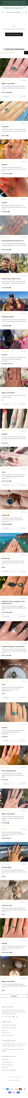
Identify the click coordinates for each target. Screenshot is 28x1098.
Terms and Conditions (7, 1062)
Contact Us (4, 1030)
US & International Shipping (8, 1070)
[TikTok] (16, 1016)
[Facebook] (2, 1016)
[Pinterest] (9, 1016)
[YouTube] (13, 1016)
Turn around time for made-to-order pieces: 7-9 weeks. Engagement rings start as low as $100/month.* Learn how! (14, 3)
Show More (4, 89)
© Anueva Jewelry (14, 1080)
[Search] (23, 12)
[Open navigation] (2, 12)
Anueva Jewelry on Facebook (9, 1025)
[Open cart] (26, 12)
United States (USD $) (13, 1076)
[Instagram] (6, 1016)
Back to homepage (14, 34)
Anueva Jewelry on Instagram (9, 1027)
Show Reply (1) (6, 96)
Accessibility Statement (7, 1065)
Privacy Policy (5, 1059)
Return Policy (5, 1067)
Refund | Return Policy (7, 1035)
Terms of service (6, 1033)
